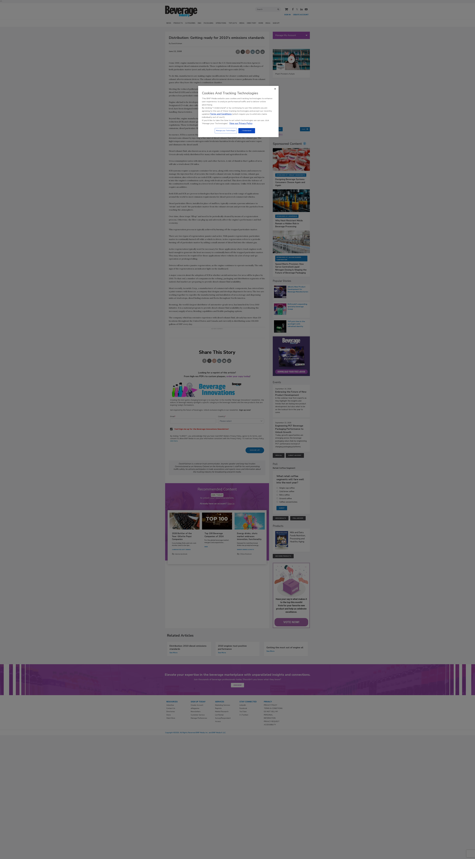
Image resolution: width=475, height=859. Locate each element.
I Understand (246, 131)
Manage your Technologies (226, 131)
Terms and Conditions (221, 114)
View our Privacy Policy (240, 123)
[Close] (275, 89)
